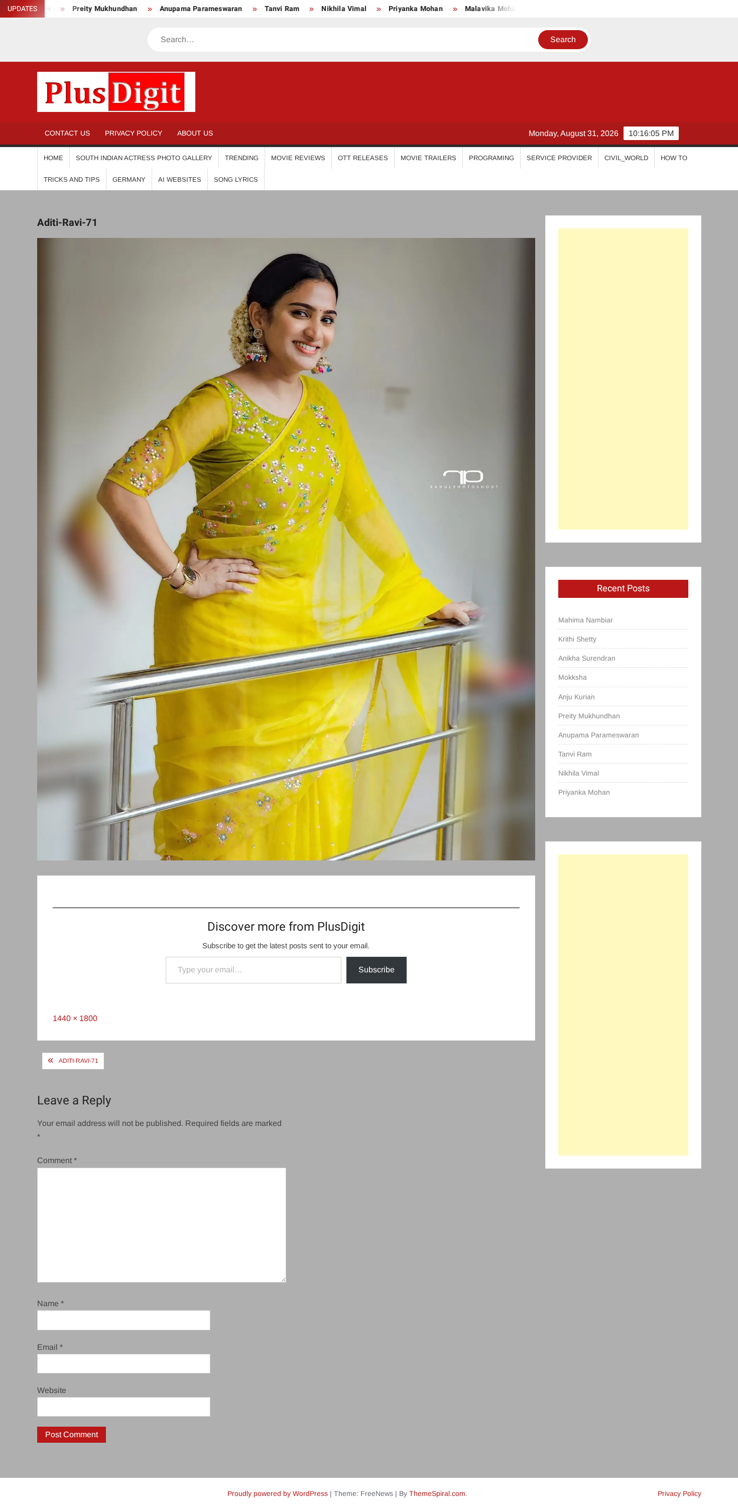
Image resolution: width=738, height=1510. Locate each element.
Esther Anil (516, 9)
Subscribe (376, 969)
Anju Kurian (576, 697)
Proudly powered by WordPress (277, 1493)
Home (53, 158)
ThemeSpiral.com (437, 1493)
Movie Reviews (298, 158)
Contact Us (67, 133)
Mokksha (572, 677)
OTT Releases (363, 158)
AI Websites (179, 179)
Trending (242, 158)
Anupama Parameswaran (147, 9)
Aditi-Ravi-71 (78, 1060)
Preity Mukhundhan (589, 716)
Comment (57, 1160)
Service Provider (559, 158)
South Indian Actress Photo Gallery (144, 158)
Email (50, 1347)
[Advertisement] (623, 379)
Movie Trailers (428, 158)
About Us (195, 133)
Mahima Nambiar (585, 620)
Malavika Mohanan (443, 9)
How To (674, 158)
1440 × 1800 (75, 1018)
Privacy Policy (133, 133)
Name (50, 1303)
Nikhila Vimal (291, 9)
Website (51, 1390)
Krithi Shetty (577, 639)
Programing (491, 158)
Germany (129, 179)
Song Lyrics (236, 179)
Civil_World (626, 158)
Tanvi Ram (229, 9)
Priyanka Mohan (363, 9)
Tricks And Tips (72, 179)
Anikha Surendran (587, 658)
